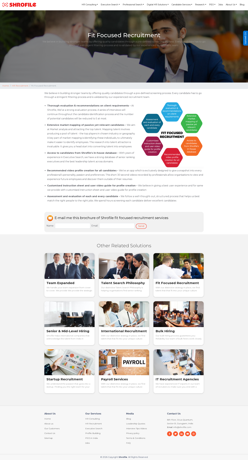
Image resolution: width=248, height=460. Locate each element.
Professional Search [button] (132, 4)
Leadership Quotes (135, 424)
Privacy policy (132, 433)
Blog (242, 4)
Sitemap (48, 438)
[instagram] (193, 433)
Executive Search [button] (109, 4)
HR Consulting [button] (89, 4)
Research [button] (200, 4)
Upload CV (245, 38)
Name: (50, 225)
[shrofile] (19, 5)
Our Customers (52, 429)
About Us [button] (230, 4)
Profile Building (92, 433)
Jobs (220, 4)
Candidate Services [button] (181, 4)
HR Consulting (92, 419)
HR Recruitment (20, 85)
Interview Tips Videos (136, 429)
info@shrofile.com (182, 427)
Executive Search (93, 429)
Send (141, 226)
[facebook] (169, 433)
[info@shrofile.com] (175, 433)
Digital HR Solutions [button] (157, 4)
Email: (94, 225)
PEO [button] (211, 4)
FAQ (128, 443)
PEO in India (91, 438)
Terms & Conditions (135, 438)
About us (48, 424)
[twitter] (187, 433)
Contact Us (49, 433)
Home (5, 85)
